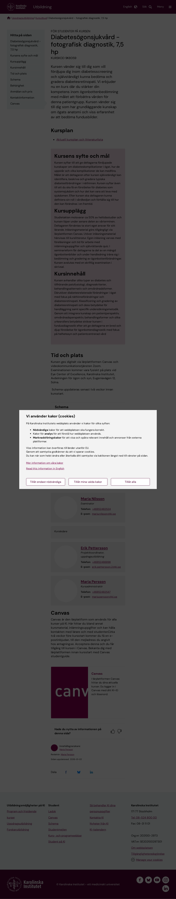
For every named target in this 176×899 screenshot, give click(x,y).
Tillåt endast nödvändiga (45, 482)
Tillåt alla (130, 482)
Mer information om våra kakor (44, 463)
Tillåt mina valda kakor (88, 482)
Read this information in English (45, 468)
